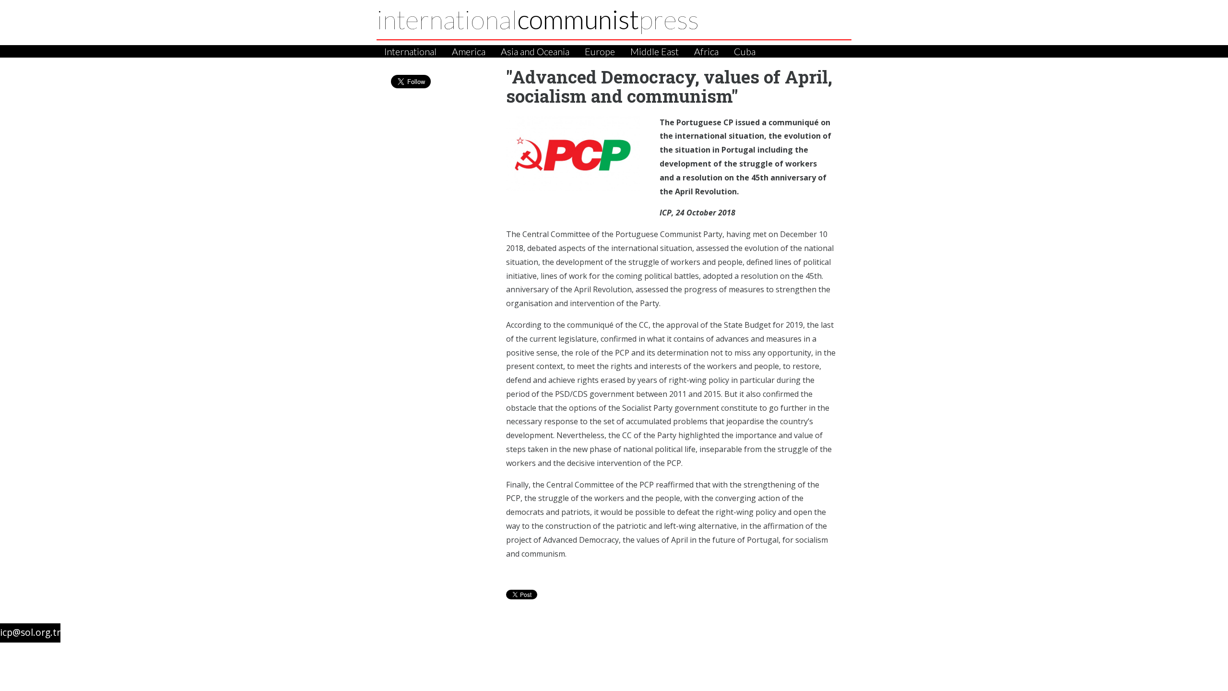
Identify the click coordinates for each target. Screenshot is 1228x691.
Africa (706, 51)
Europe (600, 51)
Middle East (654, 51)
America (468, 51)
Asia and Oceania (535, 51)
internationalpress (538, 19)
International (410, 51)
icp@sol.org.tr (30, 632)
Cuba (745, 51)
